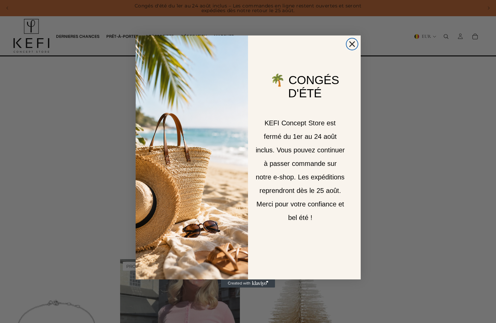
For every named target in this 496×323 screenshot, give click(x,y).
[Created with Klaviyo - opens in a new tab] (248, 283)
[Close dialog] (352, 44)
